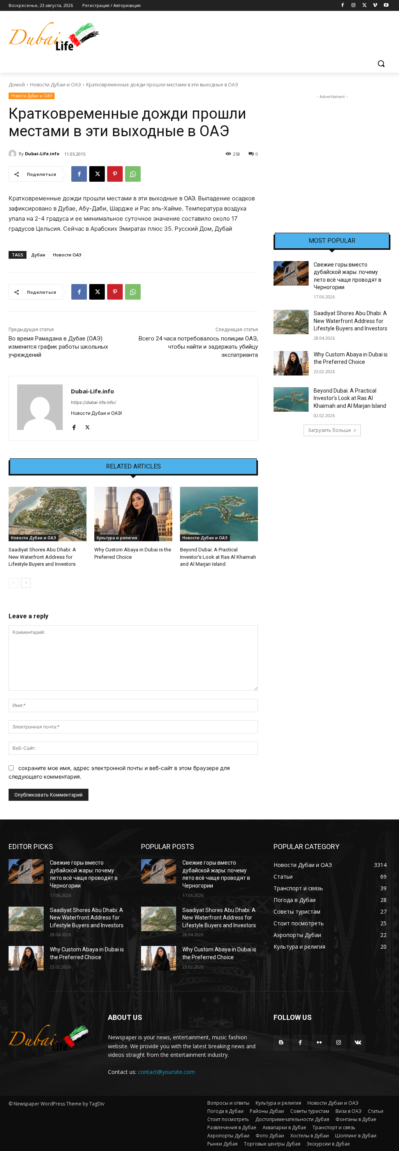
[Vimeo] (375, 5)
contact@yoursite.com (166, 1072)
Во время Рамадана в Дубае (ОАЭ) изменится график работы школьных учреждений (58, 346)
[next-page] (26, 583)
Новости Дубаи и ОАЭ (55, 84)
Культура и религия (117, 537)
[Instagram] (353, 5)
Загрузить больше (329, 430)
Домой (17, 84)
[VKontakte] (357, 1042)
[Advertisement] (332, 149)
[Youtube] (385, 5)
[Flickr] (319, 1042)
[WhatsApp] (133, 174)
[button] (381, 63)
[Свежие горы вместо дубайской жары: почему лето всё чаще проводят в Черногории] (291, 273)
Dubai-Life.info (42, 153)
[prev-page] (13, 583)
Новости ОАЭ (67, 255)
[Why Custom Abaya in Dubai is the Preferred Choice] (133, 514)
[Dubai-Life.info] (14, 154)
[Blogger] (281, 1042)
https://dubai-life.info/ (93, 402)
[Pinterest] (115, 174)
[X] (364, 5)
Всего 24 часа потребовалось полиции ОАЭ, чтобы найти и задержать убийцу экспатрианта (198, 346)
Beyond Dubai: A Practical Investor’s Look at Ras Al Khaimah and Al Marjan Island (218, 557)
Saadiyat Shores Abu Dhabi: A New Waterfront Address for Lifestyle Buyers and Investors (42, 557)
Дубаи (38, 255)
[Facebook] (342, 5)
